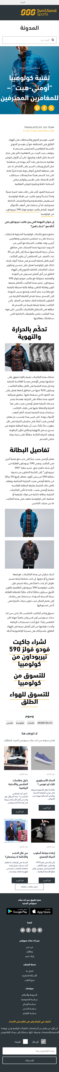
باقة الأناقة (51, 774)
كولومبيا (20, 723)
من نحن (29, 947)
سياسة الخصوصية (29, 999)
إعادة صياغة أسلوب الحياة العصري (44, 854)
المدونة (29, 27)
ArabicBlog (45, 723)
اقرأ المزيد (47, 807)
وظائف (29, 951)
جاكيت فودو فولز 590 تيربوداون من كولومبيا (30, 211)
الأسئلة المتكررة (29, 975)
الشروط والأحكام (29, 994)
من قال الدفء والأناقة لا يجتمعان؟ (16, 854)
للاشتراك (29, 1060)
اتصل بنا (29, 971)
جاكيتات (30, 723)
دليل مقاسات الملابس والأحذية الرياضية (18, 783)
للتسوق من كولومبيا (29, 678)
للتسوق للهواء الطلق (29, 697)
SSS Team (39, 128)
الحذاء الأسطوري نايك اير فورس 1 (45, 781)
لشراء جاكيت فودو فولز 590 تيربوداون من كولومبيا (29, 652)
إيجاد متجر (29, 956)
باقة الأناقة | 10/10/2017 (29, 68)
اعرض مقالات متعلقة (29, 886)
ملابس (10, 723)
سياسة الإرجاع (29, 1004)
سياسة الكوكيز (29, 1013)
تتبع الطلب (30, 980)
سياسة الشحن (29, 1008)
